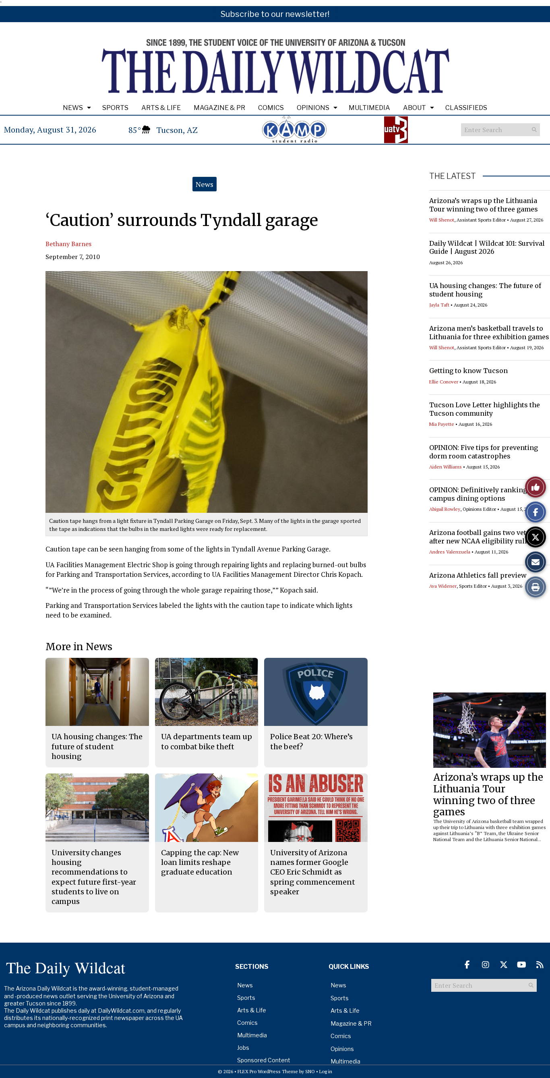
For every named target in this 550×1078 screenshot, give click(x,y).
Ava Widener (443, 586)
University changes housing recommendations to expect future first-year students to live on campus (94, 877)
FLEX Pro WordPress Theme (268, 1071)
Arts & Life (161, 108)
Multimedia (369, 108)
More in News (78, 647)
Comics (271, 108)
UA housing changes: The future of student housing (97, 746)
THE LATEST (452, 176)
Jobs (243, 1047)
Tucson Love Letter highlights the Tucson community (484, 409)
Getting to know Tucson (468, 371)
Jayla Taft (439, 305)
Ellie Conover (443, 382)
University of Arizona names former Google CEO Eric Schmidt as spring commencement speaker (312, 872)
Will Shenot (441, 220)
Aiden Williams (445, 467)
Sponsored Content (263, 1060)
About (414, 108)
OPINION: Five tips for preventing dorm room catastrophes (483, 452)
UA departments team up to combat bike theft (206, 741)
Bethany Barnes (68, 243)
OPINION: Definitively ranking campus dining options (478, 494)
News (73, 108)
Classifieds (466, 108)
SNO (310, 1071)
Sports (115, 108)
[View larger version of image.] (206, 392)
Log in (325, 1071)
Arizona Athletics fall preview (478, 575)
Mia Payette (441, 424)
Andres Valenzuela (449, 552)
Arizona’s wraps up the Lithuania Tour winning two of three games (483, 205)
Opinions (313, 108)
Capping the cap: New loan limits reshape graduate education (200, 862)
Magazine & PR (219, 108)
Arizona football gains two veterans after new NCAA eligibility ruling (487, 537)
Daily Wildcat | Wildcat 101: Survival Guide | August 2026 (487, 247)
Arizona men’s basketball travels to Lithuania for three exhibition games (489, 332)
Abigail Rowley (444, 509)
